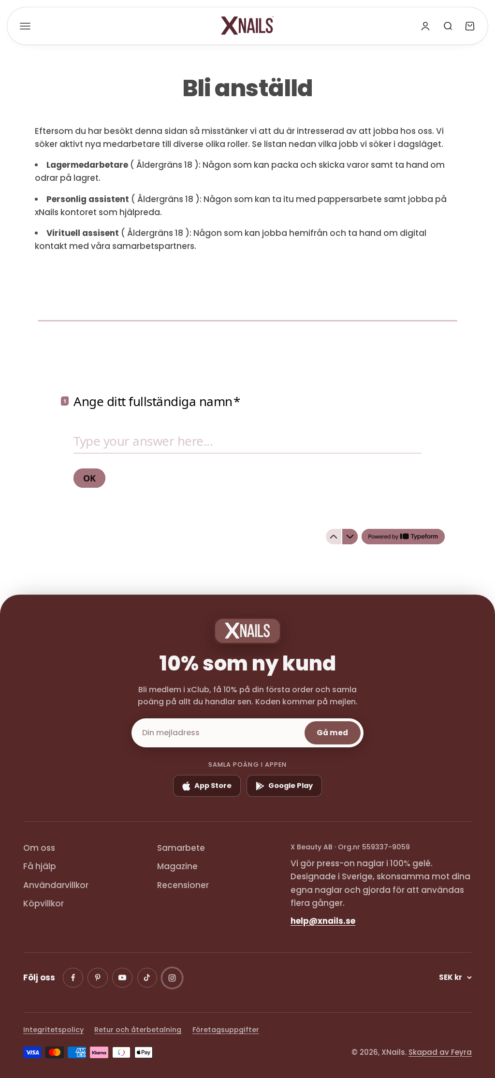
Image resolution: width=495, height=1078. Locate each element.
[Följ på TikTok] (147, 978)
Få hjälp (39, 866)
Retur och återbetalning (137, 1029)
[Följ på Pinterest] (97, 978)
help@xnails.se (323, 921)
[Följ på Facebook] (73, 978)
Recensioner (183, 885)
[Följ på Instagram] (172, 978)
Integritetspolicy (53, 1029)
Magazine (177, 866)
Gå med (332, 733)
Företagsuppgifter (225, 1029)
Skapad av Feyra (440, 1052)
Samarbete (181, 848)
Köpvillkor (43, 903)
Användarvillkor (55, 885)
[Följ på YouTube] (122, 978)
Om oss (39, 848)
